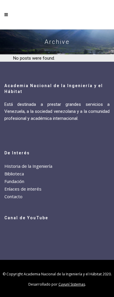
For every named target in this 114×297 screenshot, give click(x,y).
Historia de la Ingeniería (28, 166)
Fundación (14, 181)
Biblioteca (14, 174)
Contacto (13, 196)
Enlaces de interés (23, 189)
